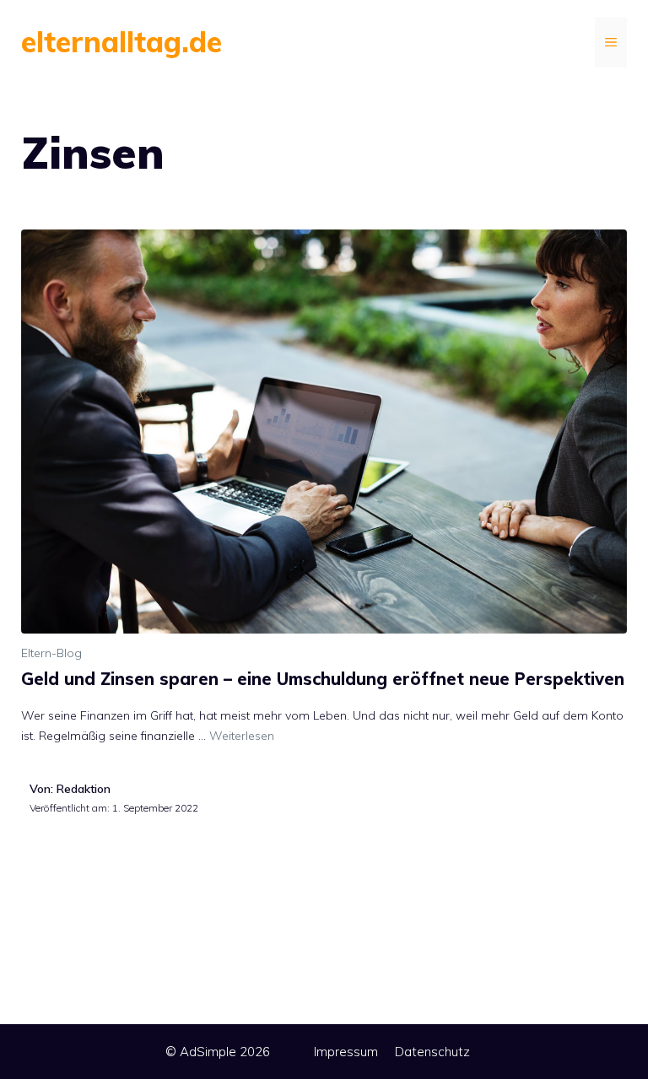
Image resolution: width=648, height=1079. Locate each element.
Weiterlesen (241, 735)
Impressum (346, 1052)
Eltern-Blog (51, 653)
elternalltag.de (121, 42)
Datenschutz (432, 1052)
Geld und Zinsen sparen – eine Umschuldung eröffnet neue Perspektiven (322, 678)
